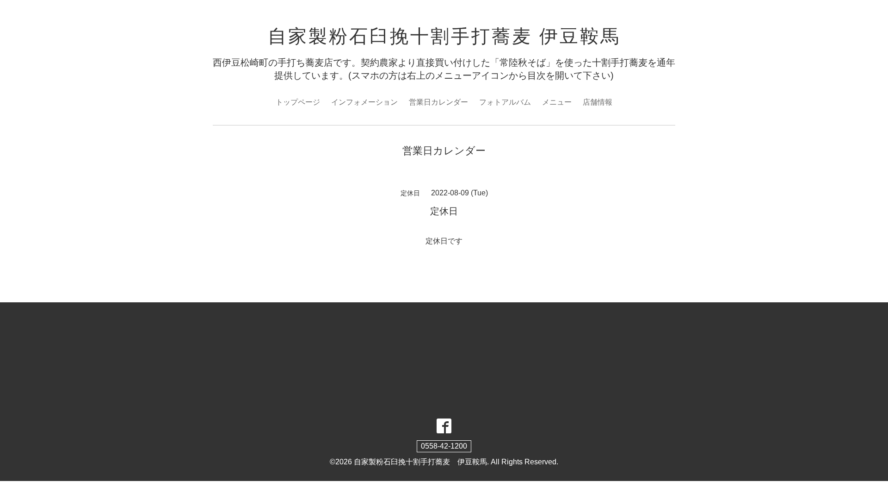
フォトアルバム (505, 102)
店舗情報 (597, 102)
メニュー (557, 102)
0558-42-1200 (444, 446)
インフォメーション (364, 102)
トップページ (298, 102)
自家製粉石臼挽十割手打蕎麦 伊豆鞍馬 (444, 36)
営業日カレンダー (438, 102)
